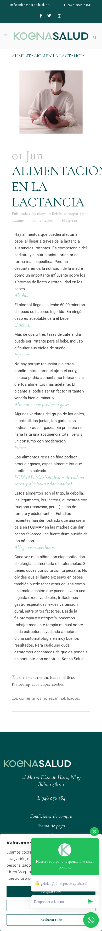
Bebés (57, 213)
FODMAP (36, 527)
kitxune (18, 220)
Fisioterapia (23, 684)
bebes (55, 677)
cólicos (27, 541)
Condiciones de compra (51, 816)
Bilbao (68, 677)
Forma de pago (51, 825)
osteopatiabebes (50, 684)
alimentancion (35, 677)
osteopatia (72, 213)
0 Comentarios (41, 220)
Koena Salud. (73, 659)
